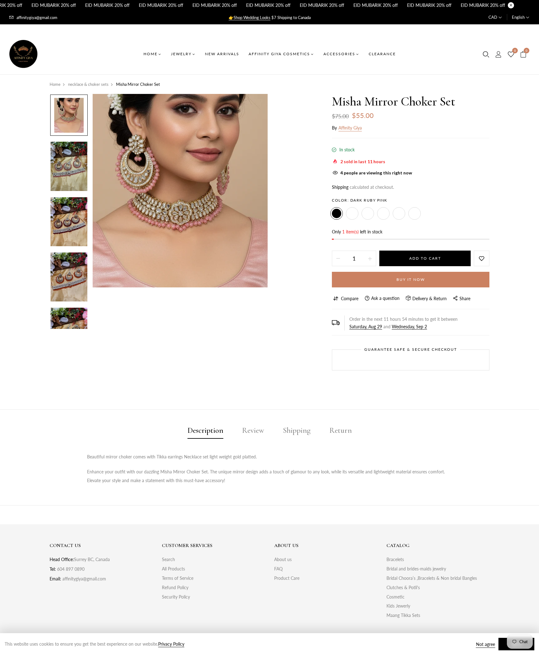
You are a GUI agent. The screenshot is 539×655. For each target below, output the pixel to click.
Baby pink (399, 213)
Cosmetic (395, 596)
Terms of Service (177, 578)
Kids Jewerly (398, 606)
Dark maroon (414, 213)
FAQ (278, 568)
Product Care (286, 578)
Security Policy (176, 596)
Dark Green (383, 213)
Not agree (485, 644)
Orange (367, 213)
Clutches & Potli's (403, 587)
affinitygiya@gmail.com (37, 17)
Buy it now (410, 279)
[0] (511, 54)
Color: (359, 200)
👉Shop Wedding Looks (249, 17)
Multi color (352, 213)
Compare (349, 298)
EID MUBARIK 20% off (54, 5)
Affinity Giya (350, 127)
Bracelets (395, 559)
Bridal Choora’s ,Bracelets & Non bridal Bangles (431, 578)
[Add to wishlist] (481, 258)
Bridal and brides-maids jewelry (416, 568)
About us (283, 559)
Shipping (340, 187)
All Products (173, 568)
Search (168, 559)
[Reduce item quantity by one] (338, 258)
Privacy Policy (171, 644)
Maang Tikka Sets (403, 615)
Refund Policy (175, 587)
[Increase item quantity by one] (370, 258)
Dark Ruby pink (336, 213)
